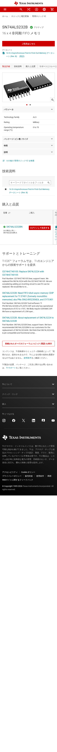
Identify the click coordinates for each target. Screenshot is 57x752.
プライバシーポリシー (12, 476)
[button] (5, 9)
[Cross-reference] (29, 9)
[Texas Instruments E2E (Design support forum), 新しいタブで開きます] (43, 421)
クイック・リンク (10, 394)
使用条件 (27, 358)
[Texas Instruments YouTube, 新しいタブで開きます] (53, 421)
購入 (4, 404)
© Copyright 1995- (12, 486)
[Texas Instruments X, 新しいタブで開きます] (23, 421)
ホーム (5, 16)
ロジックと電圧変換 (20, 16)
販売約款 (29, 476)
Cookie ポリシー (28, 472)
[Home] (28, 3)
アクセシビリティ (10, 472)
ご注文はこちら (28, 44)
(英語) (21, 56)
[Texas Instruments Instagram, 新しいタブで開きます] (4, 421)
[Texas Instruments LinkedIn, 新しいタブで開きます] (33, 421)
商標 (49, 476)
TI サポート (11, 368)
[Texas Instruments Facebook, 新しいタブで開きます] (13, 421)
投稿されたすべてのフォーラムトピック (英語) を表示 (28, 343)
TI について (7, 384)
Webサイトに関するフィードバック (17, 480)
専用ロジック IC (39, 16)
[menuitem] (21, 9)
